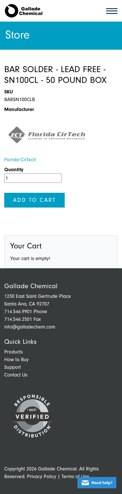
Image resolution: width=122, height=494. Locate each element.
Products (13, 352)
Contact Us (15, 375)
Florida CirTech (20, 160)
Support (12, 367)
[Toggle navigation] (110, 11)
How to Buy (16, 360)
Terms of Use (75, 477)
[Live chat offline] (96, 482)
